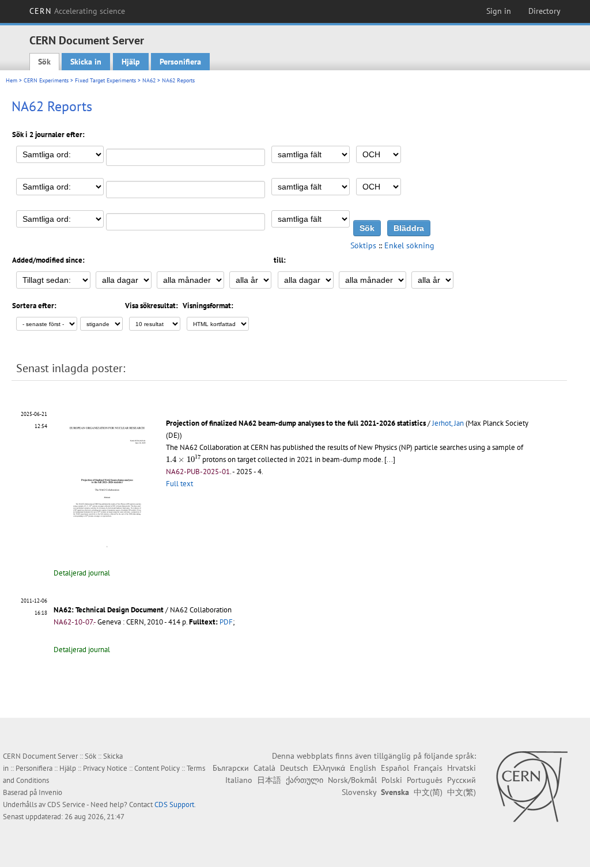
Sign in (498, 11)
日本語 (269, 780)
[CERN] (531, 786)
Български (231, 768)
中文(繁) (461, 792)
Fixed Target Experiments (105, 80)
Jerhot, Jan (448, 423)
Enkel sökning (409, 245)
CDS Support (174, 804)
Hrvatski (461, 768)
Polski (391, 780)
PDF (226, 622)
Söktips (363, 245)
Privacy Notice (105, 768)
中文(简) (428, 792)
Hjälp (131, 61)
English (363, 768)
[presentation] (183, 458)
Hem (11, 80)
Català (264, 768)
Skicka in (85, 61)
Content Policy (157, 768)
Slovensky (359, 792)
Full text (179, 484)
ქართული (304, 780)
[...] (389, 459)
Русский (461, 780)
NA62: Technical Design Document (109, 610)
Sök (44, 61)
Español (395, 768)
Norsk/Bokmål (352, 780)
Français (428, 768)
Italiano (238, 780)
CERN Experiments (46, 80)
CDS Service (66, 804)
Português (424, 780)
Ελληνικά (329, 768)
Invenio (50, 792)
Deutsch (294, 768)
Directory (544, 11)
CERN (77, 11)
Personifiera (180, 61)
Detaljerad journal (82, 573)
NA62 (149, 80)
